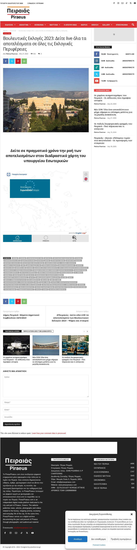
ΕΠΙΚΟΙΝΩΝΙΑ (122, 25)
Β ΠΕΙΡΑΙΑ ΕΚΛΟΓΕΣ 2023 (11, 260)
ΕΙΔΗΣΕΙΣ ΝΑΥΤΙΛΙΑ (102, 476)
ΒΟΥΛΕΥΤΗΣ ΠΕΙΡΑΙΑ (58, 260)
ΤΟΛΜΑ (44, 289)
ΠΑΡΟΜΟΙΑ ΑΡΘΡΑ (12, 331)
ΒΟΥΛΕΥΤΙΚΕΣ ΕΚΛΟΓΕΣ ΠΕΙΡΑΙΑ (33, 263)
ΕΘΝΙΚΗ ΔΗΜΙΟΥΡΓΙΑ (49, 265)
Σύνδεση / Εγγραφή (35, 3)
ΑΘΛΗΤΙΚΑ (23, 25)
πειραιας (81, 285)
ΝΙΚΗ (52, 280)
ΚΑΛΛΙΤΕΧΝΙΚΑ (100, 484)
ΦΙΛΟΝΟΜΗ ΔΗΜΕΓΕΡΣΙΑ (57, 289)
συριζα (37, 289)
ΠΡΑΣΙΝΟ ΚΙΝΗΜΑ (10, 289)
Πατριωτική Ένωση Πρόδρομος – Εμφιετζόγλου (59, 285)
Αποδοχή (78, 539)
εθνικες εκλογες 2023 (33, 265)
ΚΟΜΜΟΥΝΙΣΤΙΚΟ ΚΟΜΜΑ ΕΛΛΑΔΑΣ (15, 277)
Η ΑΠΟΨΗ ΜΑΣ (70, 25)
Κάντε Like (130, 54)
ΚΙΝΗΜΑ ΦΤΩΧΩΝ (19, 275)
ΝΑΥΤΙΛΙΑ (54, 25)
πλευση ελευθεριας (10, 287)
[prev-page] (84, 331)
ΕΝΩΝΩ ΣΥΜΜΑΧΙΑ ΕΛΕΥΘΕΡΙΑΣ (48, 272)
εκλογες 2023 (8, 268)
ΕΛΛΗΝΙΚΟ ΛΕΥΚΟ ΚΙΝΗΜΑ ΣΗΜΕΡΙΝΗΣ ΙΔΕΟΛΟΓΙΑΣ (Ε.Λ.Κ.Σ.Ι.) (52, 270)
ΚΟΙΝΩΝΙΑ (39, 25)
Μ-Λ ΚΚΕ (63, 277)
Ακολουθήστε (128, 61)
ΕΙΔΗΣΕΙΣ (9, 25)
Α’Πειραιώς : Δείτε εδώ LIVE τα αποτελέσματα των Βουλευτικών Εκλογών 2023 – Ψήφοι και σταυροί (70, 318)
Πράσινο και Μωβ (80, 287)
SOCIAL (15, 258)
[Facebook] (114, 3)
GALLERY (106, 25)
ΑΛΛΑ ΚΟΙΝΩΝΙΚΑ (101, 472)
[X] (130, 3)
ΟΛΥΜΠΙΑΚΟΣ (100, 468)
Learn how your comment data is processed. (49, 433)
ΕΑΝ (23, 265)
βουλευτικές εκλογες (74, 260)
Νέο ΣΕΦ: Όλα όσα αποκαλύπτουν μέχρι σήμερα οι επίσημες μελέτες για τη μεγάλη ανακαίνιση (45, 360)
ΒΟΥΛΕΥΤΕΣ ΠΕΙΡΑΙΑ (43, 260)
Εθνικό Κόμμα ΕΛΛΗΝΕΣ (66, 265)
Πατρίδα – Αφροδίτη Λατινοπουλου (64, 282)
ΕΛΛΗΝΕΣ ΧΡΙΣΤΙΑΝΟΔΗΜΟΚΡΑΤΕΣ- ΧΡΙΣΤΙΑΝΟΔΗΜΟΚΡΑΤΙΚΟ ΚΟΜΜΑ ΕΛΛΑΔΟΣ (61, 268)
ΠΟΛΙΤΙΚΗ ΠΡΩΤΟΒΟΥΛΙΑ (64, 287)
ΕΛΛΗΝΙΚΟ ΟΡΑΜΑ (80, 270)
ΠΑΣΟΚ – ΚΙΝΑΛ (45, 282)
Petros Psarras (12, 54)
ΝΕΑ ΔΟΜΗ (45, 280)
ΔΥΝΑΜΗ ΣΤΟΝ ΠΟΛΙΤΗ (11, 265)
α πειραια (22, 258)
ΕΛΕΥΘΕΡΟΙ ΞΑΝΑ (20, 268)
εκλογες (79, 265)
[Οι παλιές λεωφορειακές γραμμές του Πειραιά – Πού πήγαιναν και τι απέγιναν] (75, 345)
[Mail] (122, 3)
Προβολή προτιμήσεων (121, 539)
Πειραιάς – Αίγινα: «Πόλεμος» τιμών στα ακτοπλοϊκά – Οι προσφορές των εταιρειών (113, 140)
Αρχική (5, 31)
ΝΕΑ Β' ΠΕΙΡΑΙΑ (100, 488)
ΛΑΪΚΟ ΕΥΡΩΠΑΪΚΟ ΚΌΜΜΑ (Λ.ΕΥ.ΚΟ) (47, 277)
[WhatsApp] (24, 61)
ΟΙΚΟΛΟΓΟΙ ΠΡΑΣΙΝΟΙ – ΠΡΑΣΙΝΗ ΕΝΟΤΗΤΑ (18, 282)
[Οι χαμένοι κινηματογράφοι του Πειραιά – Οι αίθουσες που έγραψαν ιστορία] (16, 345)
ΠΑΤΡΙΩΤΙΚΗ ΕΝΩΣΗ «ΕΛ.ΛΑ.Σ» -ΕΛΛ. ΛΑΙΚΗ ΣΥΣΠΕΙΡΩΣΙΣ (22, 285)
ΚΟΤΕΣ (32, 277)
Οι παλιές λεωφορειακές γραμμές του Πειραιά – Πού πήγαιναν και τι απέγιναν (73, 359)
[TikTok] (126, 3)
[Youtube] (134, 3)
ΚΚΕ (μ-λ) (30, 275)
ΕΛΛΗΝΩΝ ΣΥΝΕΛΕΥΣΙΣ (11, 272)
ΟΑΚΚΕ (58, 280)
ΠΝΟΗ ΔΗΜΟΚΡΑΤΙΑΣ (26, 287)
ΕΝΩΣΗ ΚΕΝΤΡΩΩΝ (66, 272)
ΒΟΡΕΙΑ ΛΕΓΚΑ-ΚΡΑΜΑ (28, 260)
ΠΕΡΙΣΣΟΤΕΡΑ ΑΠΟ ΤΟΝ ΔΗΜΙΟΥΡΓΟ (37, 331)
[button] (131, 514)
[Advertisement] (88, 13)
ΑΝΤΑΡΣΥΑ (48, 258)
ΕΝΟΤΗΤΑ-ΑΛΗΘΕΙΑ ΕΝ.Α (28, 272)
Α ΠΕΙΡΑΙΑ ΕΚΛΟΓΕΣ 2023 (35, 258)
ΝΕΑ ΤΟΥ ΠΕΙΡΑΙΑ (101, 464)
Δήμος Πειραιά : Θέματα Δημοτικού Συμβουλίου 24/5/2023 (21, 316)
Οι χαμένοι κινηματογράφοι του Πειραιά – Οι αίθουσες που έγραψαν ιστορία (16, 359)
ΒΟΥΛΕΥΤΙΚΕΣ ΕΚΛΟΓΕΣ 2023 (13, 263)
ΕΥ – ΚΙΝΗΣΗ (78, 272)
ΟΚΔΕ (36, 282)
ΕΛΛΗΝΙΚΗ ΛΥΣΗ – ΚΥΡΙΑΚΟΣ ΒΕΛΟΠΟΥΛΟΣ (17, 270)
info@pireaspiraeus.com (23, 528)
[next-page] (87, 331)
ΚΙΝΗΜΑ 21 (7, 275)
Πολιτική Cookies (99, 545)
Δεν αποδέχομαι (98, 539)
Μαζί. (71, 277)
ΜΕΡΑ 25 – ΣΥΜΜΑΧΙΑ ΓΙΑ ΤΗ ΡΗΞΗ (15, 280)
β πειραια (79, 258)
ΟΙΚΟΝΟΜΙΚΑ (99, 480)
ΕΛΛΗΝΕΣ (31, 268)
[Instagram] (118, 3)
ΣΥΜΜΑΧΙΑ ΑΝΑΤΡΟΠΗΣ (25, 289)
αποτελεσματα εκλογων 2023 (63, 258)
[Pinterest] (18, 61)
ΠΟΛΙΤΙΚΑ (13, 31)
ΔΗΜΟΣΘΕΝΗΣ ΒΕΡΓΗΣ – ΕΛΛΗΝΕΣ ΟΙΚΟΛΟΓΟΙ (60, 263)
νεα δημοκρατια (33, 280)
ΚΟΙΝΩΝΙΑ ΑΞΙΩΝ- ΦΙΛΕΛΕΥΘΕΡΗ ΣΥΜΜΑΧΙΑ (49, 275)
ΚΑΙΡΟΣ (84, 25)
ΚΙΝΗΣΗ (95, 25)
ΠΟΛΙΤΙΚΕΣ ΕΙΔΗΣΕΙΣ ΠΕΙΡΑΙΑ (44, 287)
